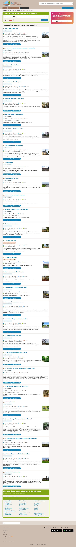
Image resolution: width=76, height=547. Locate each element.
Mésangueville (37, 507)
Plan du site (5, 530)
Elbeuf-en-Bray (22, 500)
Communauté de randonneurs (9, 541)
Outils (4, 8)
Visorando (4, 10)
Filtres (9, 20)
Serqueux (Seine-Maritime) (39, 515)
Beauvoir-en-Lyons (8, 504)
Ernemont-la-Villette (23, 502)
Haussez (21, 513)
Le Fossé (35, 502)
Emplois (4, 532)
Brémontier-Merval (8, 508)
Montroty (36, 509)
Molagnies (36, 508)
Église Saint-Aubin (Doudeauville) (11, 496)
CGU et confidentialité (7, 528)
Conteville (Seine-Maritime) (10, 510)
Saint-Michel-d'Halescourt (39, 513)
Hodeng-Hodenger (23, 514)
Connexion (71, 8)
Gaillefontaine (22, 507)
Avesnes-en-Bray (8, 500)
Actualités (5, 534)
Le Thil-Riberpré (37, 503)
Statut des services (34, 544)
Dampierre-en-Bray (8, 514)
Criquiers (6, 512)
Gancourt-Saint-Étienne (24, 508)
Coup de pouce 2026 (7, 536)
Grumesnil (21, 510)
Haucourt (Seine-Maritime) (24, 512)
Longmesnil (36, 504)
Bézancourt (7, 505)
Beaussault (7, 503)
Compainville (7, 509)
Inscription (65, 8)
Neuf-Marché (36, 510)
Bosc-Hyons (7, 507)
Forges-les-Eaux (22, 504)
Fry (19, 505)
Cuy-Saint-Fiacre (8, 513)
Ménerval (36, 505)
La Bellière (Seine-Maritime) (39, 500)
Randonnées (11, 8)
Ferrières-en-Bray (22, 503)
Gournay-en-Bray (22, 509)
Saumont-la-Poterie (38, 514)
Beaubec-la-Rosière (8, 502)
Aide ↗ (17, 8)
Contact (4, 538)
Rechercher (44, 20)
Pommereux (36, 512)
